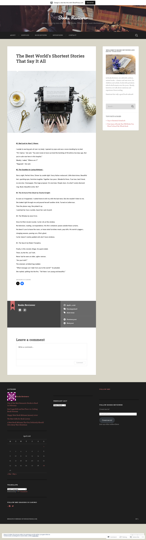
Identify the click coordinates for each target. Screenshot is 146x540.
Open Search (136, 35)
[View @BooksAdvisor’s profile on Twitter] (13, 506)
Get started (90, 2)
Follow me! (104, 389)
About (12, 35)
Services (25, 35)
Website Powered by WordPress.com (22, 519)
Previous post (72, 319)
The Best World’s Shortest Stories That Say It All (50, 58)
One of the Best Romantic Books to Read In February (22, 404)
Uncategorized (72, 309)
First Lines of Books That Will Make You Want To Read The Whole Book (120, 125)
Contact (72, 35)
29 (44, 465)
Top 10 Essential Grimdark (116, 120)
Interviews (58, 35)
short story (70, 313)
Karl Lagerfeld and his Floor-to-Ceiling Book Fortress (22, 410)
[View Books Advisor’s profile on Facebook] (9, 506)
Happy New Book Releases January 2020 (22, 415)
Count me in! (107, 420)
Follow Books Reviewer (111, 405)
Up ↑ (137, 519)
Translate (23, 491)
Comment (79, 362)
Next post (70, 323)
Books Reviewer (73, 17)
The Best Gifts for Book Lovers (18, 419)
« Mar (9, 474)
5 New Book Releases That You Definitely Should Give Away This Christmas (25, 423)
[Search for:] (121, 106)
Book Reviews (41, 35)
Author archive (20, 310)
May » (14, 474)
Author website (25, 310)
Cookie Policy (35, 536)
